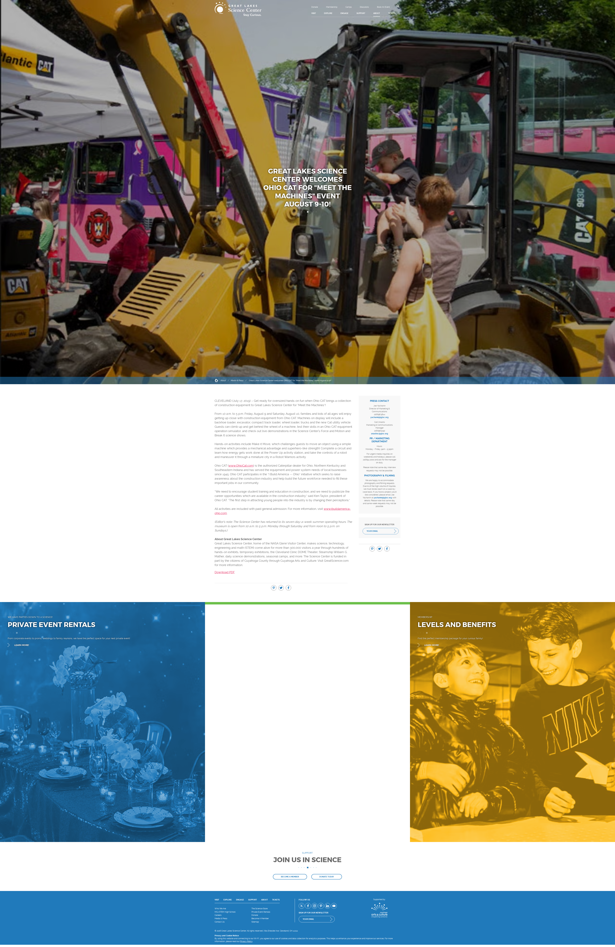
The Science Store (259, 908)
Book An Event (383, 7)
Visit (217, 900)
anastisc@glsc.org (379, 434)
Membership (331, 7)
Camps (348, 7)
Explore (227, 900)
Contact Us (220, 922)
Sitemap (255, 922)
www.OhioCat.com (241, 465)
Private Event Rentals (260, 912)
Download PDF (225, 572)
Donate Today (326, 877)
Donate (314, 7)
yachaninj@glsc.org (379, 417)
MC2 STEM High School (225, 912)
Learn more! (21, 645)
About (223, 380)
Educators (364, 7)
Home (216, 380)
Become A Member (260, 918)
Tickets (276, 900)
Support (252, 900)
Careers (218, 915)
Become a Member (290, 877)
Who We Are (220, 908)
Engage (240, 900)
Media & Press (237, 380)
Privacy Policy (246, 941)
